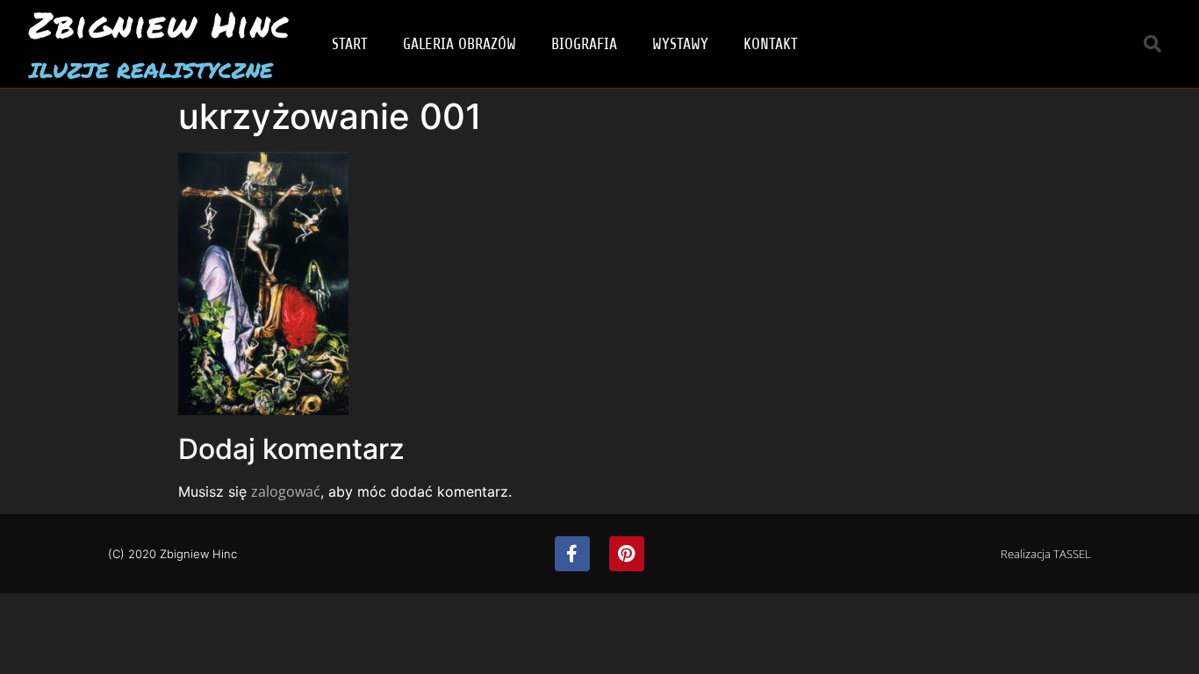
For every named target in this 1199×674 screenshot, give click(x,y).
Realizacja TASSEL (1046, 554)
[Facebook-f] (572, 553)
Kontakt (770, 44)
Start (350, 44)
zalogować (285, 491)
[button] (1152, 43)
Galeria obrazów (459, 44)
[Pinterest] (626, 553)
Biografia (584, 44)
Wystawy (680, 44)
